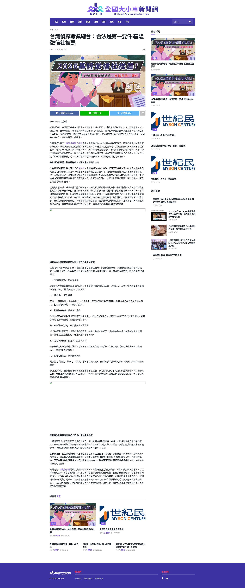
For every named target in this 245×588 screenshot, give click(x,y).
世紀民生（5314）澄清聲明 (163, 178)
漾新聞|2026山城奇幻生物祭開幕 (167, 255)
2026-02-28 (158, 205)
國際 (112, 21)
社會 (104, 21)
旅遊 (88, 21)
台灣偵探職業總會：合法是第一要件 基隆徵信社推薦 (72, 531)
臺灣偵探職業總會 (74, 143)
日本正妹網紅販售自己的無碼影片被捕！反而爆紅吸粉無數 (181, 227)
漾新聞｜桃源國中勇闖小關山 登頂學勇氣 (97, 545)
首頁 (51, 29)
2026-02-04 (158, 258)
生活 (64, 21)
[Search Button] (190, 21)
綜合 (127, 21)
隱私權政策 (99, 578)
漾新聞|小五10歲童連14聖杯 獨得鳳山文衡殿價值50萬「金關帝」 (130, 545)
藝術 (119, 21)
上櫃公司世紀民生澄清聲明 (112, 529)
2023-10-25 (173, 220)
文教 (80, 21)
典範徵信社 (65, 469)
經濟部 (56, 550)
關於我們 (78, 578)
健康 (72, 21)
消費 (96, 21)
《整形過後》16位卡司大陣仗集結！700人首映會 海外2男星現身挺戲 (181, 243)
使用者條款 (88, 578)
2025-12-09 (173, 249)
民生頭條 (57, 536)
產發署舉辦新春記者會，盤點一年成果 (64, 545)
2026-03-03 (54, 49)
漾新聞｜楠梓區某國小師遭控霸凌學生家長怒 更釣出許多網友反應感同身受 (173, 200)
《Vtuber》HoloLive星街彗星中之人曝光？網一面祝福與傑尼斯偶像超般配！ (181, 214)
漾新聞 (90, 550)
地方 (56, 21)
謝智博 (81, 168)
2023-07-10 (173, 232)
